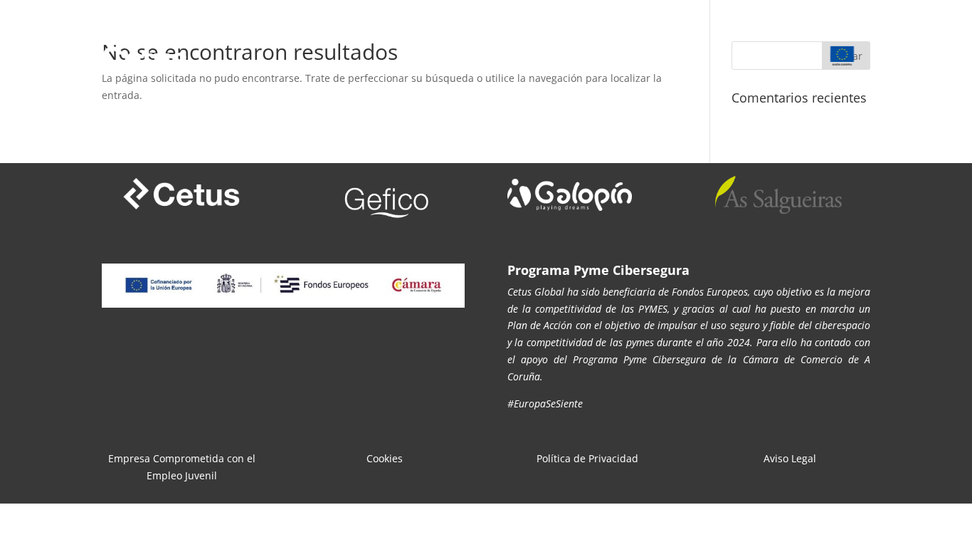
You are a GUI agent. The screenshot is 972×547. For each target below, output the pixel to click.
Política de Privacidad (587, 458)
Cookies (384, 458)
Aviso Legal (790, 458)
